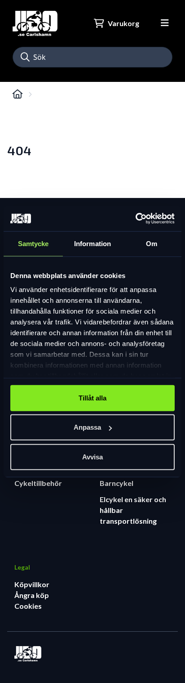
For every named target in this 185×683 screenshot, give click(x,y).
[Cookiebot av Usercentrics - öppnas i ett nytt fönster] (135, 219)
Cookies (28, 606)
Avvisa (92, 456)
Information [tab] (92, 243)
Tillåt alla (92, 397)
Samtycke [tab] (33, 243)
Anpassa (87, 427)
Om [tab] (151, 243)
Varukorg (123, 23)
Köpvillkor (31, 584)
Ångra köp (31, 595)
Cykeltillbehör (38, 483)
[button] (25, 57)
